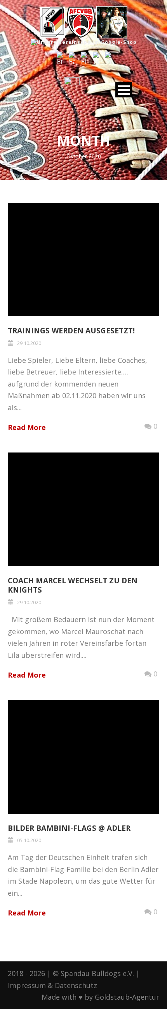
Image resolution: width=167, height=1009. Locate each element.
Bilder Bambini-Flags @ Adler (69, 828)
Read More (27, 427)
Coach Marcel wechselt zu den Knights (72, 585)
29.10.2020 (29, 343)
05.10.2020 (29, 840)
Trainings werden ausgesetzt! (71, 331)
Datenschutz (76, 985)
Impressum (27, 985)
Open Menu (123, 89)
